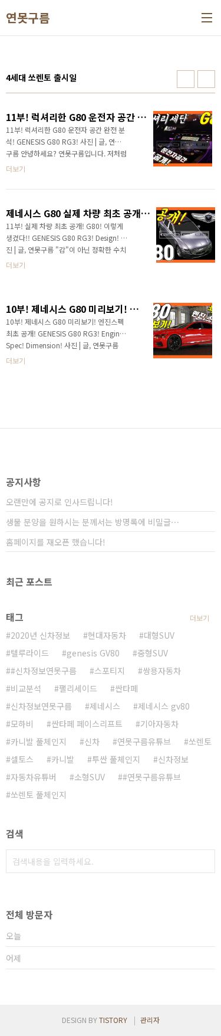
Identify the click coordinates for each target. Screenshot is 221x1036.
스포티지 (109, 670)
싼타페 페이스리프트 (87, 724)
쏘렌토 (200, 741)
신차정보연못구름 (41, 706)
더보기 (199, 618)
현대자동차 (107, 635)
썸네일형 (185, 79)
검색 (203, 861)
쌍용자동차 (162, 670)
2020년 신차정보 (40, 635)
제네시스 (105, 706)
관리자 (150, 1020)
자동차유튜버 (34, 777)
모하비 (22, 724)
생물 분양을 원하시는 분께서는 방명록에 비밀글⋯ (92, 522)
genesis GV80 (93, 653)
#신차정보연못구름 (44, 670)
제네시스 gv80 (164, 706)
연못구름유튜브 (144, 741)
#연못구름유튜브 (152, 777)
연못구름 (28, 18)
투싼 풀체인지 (116, 759)
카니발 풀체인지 (39, 741)
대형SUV (159, 635)
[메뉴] (207, 18)
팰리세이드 (78, 688)
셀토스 (22, 759)
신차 (92, 741)
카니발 (62, 759)
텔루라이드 (30, 653)
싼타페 (126, 688)
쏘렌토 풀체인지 (39, 794)
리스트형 (206, 79)
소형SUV (89, 777)
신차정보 (173, 759)
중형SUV (152, 653)
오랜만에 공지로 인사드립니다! (59, 502)
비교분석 (26, 688)
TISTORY (113, 1020)
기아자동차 (159, 724)
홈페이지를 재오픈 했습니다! (55, 542)
